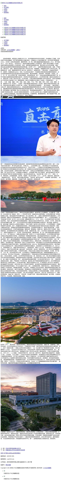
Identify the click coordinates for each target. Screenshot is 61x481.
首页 (5, 5)
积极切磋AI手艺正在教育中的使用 (15, 450)
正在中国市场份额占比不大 (13, 448)
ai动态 (5, 10)
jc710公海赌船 (11, 50)
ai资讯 (5, 9)
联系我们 (6, 12)
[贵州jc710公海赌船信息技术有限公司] (11, 2)
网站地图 (8, 465)
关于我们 (6, 7)
